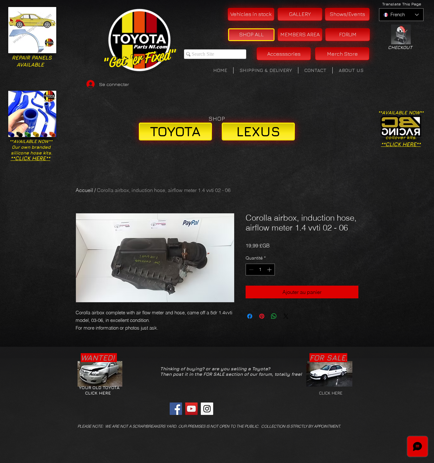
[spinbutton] (260, 269)
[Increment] (270, 269)
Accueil (84, 190)
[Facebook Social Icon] (176, 408)
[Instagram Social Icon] (207, 408)
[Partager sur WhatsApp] (274, 316)
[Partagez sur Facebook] (250, 316)
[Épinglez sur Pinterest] (262, 316)
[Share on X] (286, 316)
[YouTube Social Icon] (191, 408)
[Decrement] (250, 269)
